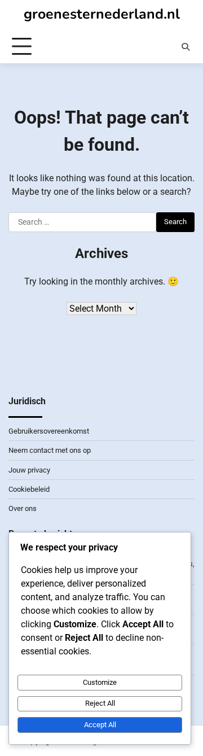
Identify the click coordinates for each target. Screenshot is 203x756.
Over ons (22, 508)
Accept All (100, 724)
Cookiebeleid (29, 489)
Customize (100, 682)
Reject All (100, 703)
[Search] (185, 46)
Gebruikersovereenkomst (48, 431)
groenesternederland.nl (102, 14)
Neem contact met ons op (49, 450)
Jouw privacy (29, 470)
